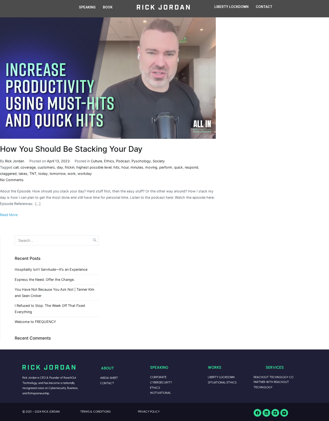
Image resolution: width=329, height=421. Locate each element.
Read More (9, 215)
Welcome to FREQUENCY (35, 322)
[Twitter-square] (275, 413)
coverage (28, 167)
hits (116, 167)
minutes (137, 167)
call (16, 167)
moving (151, 167)
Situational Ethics (222, 382)
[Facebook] (257, 413)
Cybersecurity (161, 382)
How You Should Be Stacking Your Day (71, 149)
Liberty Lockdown (221, 377)
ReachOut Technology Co (273, 377)
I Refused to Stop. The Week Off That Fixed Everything (50, 308)
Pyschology (141, 161)
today (43, 173)
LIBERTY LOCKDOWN (231, 7)
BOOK (107, 7)
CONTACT (264, 7)
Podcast (123, 161)
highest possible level (94, 167)
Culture (96, 161)
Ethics (109, 161)
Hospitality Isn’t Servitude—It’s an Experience (51, 269)
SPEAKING (87, 7)
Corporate (158, 377)
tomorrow (58, 173)
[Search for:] (57, 240)
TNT (32, 173)
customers (46, 167)
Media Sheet (109, 378)
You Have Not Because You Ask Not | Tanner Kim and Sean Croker (54, 292)
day (60, 167)
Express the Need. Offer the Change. (45, 279)
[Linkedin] (266, 413)
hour (125, 167)
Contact (107, 383)
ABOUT (107, 367)
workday (85, 173)
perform (165, 167)
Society (159, 161)
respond (191, 167)
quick (178, 167)
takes (23, 173)
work (71, 173)
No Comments (12, 180)
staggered (8, 173)
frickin (69, 167)
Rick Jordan (14, 161)
